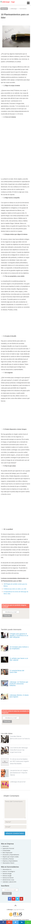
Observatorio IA (6, 869)
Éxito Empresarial (7, 852)
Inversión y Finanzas (8, 859)
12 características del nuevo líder (16, 671)
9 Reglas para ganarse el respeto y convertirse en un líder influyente (18, 635)
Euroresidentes (16, 919)
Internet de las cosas (8, 880)
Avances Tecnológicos (8, 871)
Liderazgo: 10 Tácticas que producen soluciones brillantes (18, 683)
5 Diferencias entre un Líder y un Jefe (15, 589)
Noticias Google (6, 875)
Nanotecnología (6, 873)
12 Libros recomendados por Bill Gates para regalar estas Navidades (19, 761)
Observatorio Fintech (8, 863)
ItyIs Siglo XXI (6, 919)
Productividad (6, 850)
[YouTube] (21, 899)
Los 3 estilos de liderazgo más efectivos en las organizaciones (19, 750)
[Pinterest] (13, 899)
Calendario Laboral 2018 (9, 882)
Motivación (5, 846)
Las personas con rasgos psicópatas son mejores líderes (19, 773)
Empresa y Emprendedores (10, 861)
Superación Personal (8, 848)
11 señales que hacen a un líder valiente (18, 659)
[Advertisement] (15, 133)
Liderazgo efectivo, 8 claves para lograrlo (19, 696)
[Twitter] (17, 899)
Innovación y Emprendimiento (10, 854)
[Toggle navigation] (28, 3)
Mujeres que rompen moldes (10, 857)
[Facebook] (10, 899)
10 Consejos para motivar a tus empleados (18, 648)
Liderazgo (10, 909)
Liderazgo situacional (17, 782)
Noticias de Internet (8, 878)
